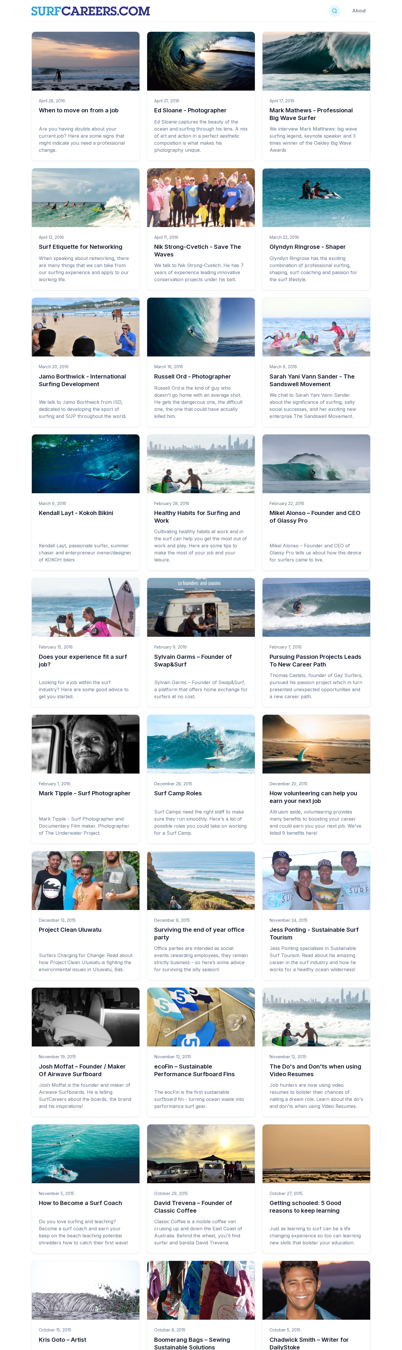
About (359, 11)
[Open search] (334, 11)
